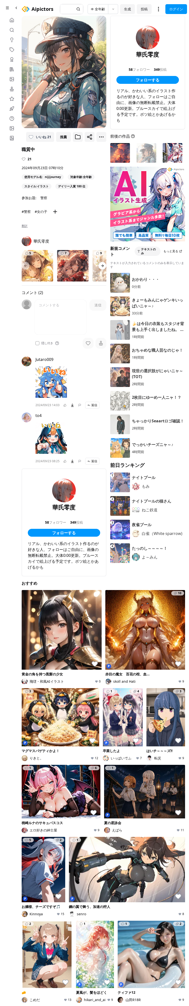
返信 (94, 405)
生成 (127, 9)
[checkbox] (37, 343)
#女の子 (41, 211)
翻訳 (25, 226)
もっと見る (170, 251)
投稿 (144, 9)
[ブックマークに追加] (78, 137)
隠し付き (47, 343)
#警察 (26, 211)
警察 (43, 197)
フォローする (64, 532)
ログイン (176, 9)
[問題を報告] (79, 405)
